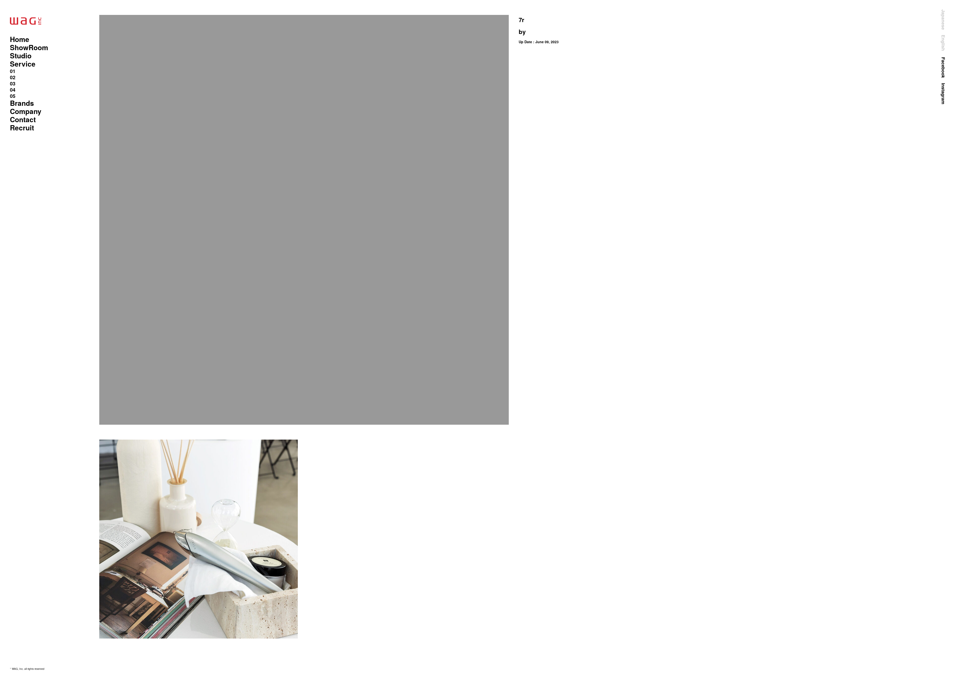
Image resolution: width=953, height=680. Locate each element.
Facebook (943, 67)
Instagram (943, 93)
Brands (22, 103)
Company (25, 111)
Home (19, 39)
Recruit (22, 127)
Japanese (943, 19)
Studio (21, 55)
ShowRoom (29, 47)
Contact (23, 119)
